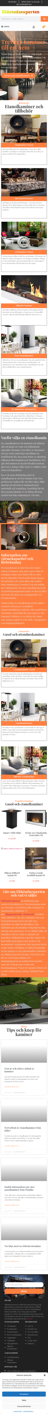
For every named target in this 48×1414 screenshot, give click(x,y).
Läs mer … (30, 1319)
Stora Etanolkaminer (24, 355)
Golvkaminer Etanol (24, 252)
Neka (24, 1400)
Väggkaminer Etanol (24, 145)
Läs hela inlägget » (12, 1087)
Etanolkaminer (11, 1322)
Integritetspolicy (28, 1411)
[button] (45, 1375)
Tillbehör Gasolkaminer (24, 776)
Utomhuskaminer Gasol (24, 669)
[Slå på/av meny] (5, 26)
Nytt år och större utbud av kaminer (19, 1070)
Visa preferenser (24, 1406)
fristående (28, 914)
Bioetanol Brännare (24, 198)
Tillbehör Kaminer (24, 305)
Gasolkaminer (11, 1353)
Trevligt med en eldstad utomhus (22, 1246)
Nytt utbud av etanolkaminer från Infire (22, 1129)
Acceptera (24, 1394)
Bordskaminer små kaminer (24, 409)
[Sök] (44, 19)
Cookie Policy (18, 1411)
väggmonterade (13, 914)
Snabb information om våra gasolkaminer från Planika (19, 1188)
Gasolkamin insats (24, 723)
